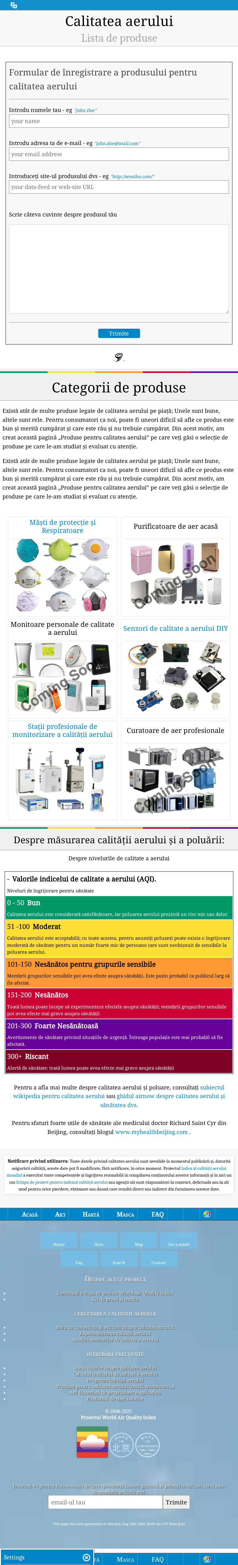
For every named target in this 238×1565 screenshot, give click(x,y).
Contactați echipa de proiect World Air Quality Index (115, 1293)
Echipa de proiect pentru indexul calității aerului (62, 1182)
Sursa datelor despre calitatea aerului (115, 1368)
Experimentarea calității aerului (115, 1333)
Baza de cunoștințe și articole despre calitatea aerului (115, 1327)
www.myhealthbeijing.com (151, 1131)
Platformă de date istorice (115, 1399)
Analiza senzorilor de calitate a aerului (115, 1339)
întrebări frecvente (115, 1353)
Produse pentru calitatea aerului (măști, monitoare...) (115, 1386)
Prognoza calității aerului (115, 1380)
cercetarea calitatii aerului (115, 1313)
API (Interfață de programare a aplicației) (115, 1392)
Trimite (176, 1502)
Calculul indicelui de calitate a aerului (115, 1374)
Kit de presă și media (115, 1299)
